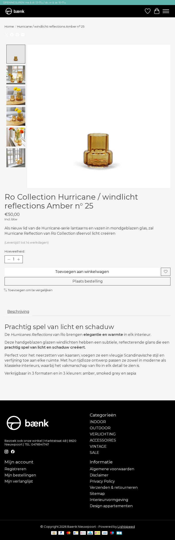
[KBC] (90, 533)
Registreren (15, 469)
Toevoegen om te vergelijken (30, 290)
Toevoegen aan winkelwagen (82, 272)
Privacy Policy (102, 481)
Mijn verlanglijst (19, 481)
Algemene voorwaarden (112, 469)
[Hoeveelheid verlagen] (9, 259)
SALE (94, 452)
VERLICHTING (103, 434)
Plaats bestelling (87, 281)
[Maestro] (112, 533)
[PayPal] (61, 533)
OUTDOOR (100, 428)
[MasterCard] (69, 533)
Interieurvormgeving (109, 500)
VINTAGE (98, 446)
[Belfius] (83, 533)
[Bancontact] (76, 533)
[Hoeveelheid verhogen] (18, 259)
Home (9, 26)
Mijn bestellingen (20, 475)
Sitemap (97, 493)
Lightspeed (126, 526)
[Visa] (105, 533)
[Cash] (54, 533)
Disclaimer (99, 475)
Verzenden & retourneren (114, 487)
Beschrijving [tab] (18, 311)
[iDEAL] (97, 533)
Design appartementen (111, 506)
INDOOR (98, 422)
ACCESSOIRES (103, 440)
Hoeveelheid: (15, 251)
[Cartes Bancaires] (119, 533)
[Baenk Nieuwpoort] (17, 11)
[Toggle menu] (165, 11)
